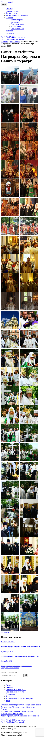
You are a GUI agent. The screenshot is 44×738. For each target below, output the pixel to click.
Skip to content (7, 2)
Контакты (10, 33)
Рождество (10, 694)
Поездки (9, 687)
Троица (9, 696)
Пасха (8, 685)
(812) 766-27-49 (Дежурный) (12, 39)
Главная (9, 9)
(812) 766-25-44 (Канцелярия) (13, 37)
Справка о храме (18, 24)
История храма (17, 20)
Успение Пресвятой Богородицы (19, 698)
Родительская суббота (15, 692)
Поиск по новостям (9, 672)
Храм (8, 701)
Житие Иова (16, 26)
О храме (9, 18)
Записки (9, 31)
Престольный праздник (16, 690)
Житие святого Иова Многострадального (12, 715)
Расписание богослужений (17, 15)
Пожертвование (17, 29)
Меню (4, 4)
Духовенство (16, 22)
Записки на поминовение (28, 716)
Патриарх (5, 632)
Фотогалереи (11, 13)
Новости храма (12, 11)
